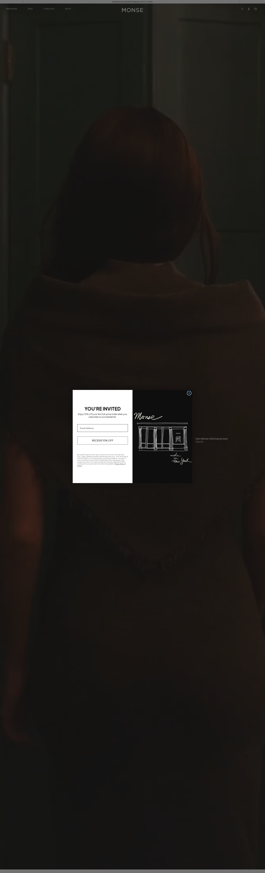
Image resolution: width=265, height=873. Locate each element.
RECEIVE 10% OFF (102, 440)
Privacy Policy (120, 464)
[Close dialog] (189, 393)
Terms (79, 466)
